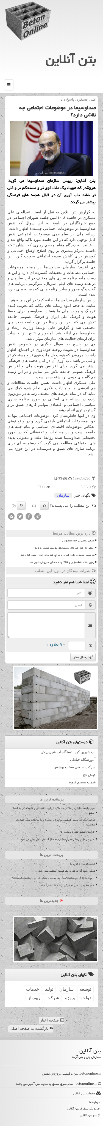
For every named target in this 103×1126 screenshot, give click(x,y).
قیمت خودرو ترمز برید (82, 863)
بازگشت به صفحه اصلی (29, 1028)
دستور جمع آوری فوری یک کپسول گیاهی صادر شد (66, 871)
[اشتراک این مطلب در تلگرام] (37, 516)
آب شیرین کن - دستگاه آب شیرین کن (68, 752)
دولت (86, 997)
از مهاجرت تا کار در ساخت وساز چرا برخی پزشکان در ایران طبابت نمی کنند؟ (53, 878)
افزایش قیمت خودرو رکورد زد (78, 832)
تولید (49, 989)
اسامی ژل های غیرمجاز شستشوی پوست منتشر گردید (64, 547)
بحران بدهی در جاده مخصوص (78, 540)
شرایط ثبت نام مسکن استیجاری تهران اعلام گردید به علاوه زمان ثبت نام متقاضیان (55, 822)
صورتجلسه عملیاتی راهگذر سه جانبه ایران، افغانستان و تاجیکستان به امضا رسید (54, 810)
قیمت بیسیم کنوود (82, 782)
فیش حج (89, 775)
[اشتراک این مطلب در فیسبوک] (29, 516)
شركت (52, 997)
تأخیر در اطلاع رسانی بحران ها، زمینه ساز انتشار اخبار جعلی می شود (57, 839)
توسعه (85, 989)
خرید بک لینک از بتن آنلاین (83, 1108)
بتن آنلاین (71, 59)
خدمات (32, 989)
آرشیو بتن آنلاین (90, 1115)
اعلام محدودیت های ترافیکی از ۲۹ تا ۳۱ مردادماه (68, 885)
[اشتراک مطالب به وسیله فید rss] (11, 516)
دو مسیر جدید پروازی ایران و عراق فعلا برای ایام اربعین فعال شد (57, 555)
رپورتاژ (34, 997)
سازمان (69, 267)
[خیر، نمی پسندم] (21, 506)
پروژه (70, 997)
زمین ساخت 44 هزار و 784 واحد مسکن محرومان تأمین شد (61, 562)
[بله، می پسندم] (44, 506)
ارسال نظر (81, 657)
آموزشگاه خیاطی (83, 760)
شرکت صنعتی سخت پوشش (75, 767)
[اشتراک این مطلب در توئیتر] (20, 516)
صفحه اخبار (50, 1020)
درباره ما (94, 1102)
